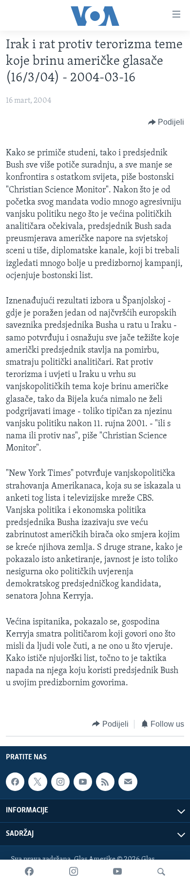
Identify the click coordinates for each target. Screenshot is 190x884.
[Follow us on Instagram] (60, 781)
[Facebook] (29, 872)
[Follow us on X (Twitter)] (37, 781)
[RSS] (105, 781)
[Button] (166, 122)
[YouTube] (117, 872)
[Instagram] (73, 872)
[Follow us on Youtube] (83, 781)
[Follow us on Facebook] (15, 781)
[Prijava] (127, 781)
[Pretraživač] (161, 872)
